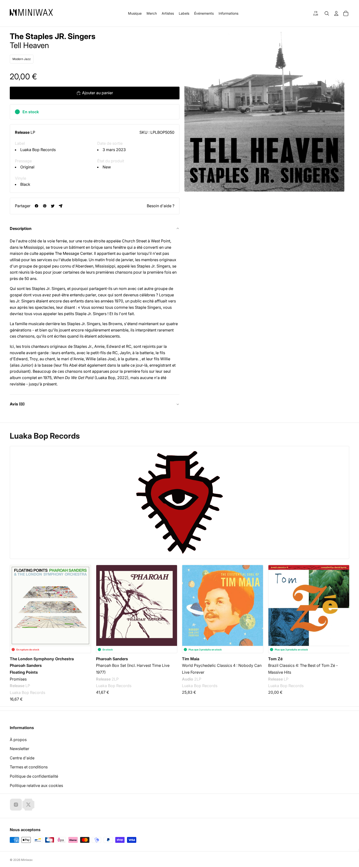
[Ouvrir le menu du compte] (336, 13)
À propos (18, 739)
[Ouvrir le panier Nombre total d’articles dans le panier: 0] (345, 13)
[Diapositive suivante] (342, 604)
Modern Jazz (21, 59)
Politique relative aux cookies (36, 785)
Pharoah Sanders (26, 665)
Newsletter (19, 748)
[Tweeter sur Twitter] (53, 206)
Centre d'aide (22, 757)
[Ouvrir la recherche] (326, 13)
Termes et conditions (29, 766)
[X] (28, 804)
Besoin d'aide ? (160, 205)
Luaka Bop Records (38, 149)
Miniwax (27, 860)
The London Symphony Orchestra (42, 658)
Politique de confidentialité (34, 776)
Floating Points (24, 672)
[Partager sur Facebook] (36, 206)
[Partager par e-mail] (61, 206)
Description (21, 228)
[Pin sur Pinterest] (44, 206)
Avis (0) (17, 404)
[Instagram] (16, 804)
